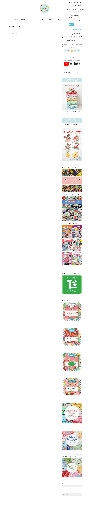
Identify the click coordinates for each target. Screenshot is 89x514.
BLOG (64, 512)
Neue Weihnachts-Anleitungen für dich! (72, 126)
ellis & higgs (44, 8)
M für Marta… (14, 33)
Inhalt (74, 29)
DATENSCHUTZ (59, 512)
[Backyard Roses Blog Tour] (72, 451)
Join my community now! (74, 15)
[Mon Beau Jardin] (72, 322)
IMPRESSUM (52, 512)
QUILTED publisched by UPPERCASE (72, 194)
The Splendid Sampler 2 (72, 223)
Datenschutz (78, 29)
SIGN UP (71, 24)
